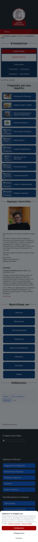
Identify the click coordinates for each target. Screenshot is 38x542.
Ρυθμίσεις (19, 538)
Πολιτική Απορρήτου (14, 523)
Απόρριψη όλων (19, 533)
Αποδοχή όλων (19, 528)
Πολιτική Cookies (27, 523)
